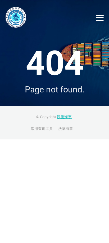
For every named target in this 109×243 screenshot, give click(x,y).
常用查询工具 (42, 128)
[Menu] (100, 18)
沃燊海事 (64, 117)
